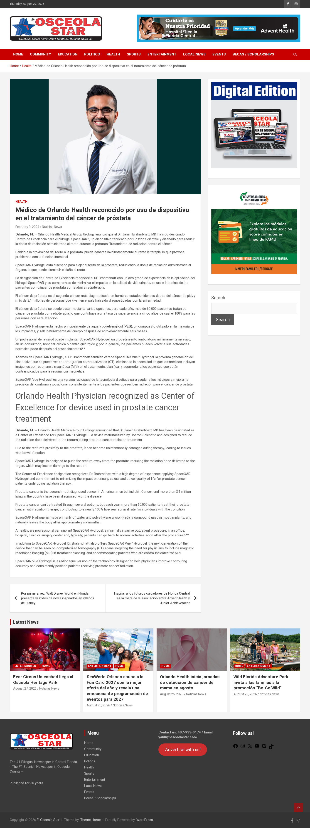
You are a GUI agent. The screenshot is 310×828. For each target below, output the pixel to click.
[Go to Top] (298, 807)
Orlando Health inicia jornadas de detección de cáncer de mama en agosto (189, 682)
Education (67, 54)
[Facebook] (235, 747)
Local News (194, 54)
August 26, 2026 (98, 705)
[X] (250, 747)
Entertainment (162, 54)
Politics (92, 54)
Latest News (26, 622)
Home (18, 54)
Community (40, 54)
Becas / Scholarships (253, 54)
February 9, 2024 (27, 227)
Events (219, 54)
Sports (134, 54)
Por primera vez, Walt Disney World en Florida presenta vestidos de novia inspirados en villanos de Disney (57, 598)
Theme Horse (90, 820)
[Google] (264, 747)
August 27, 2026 (25, 688)
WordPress (144, 820)
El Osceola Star (48, 820)
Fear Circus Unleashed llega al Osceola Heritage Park (43, 679)
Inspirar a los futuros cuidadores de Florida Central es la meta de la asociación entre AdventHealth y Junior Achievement (152, 598)
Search (218, 297)
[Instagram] (242, 747)
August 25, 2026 (171, 694)
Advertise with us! (183, 749)
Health (113, 54)
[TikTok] (271, 748)
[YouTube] (257, 747)
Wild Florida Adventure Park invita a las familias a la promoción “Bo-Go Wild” (261, 682)
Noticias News (52, 227)
